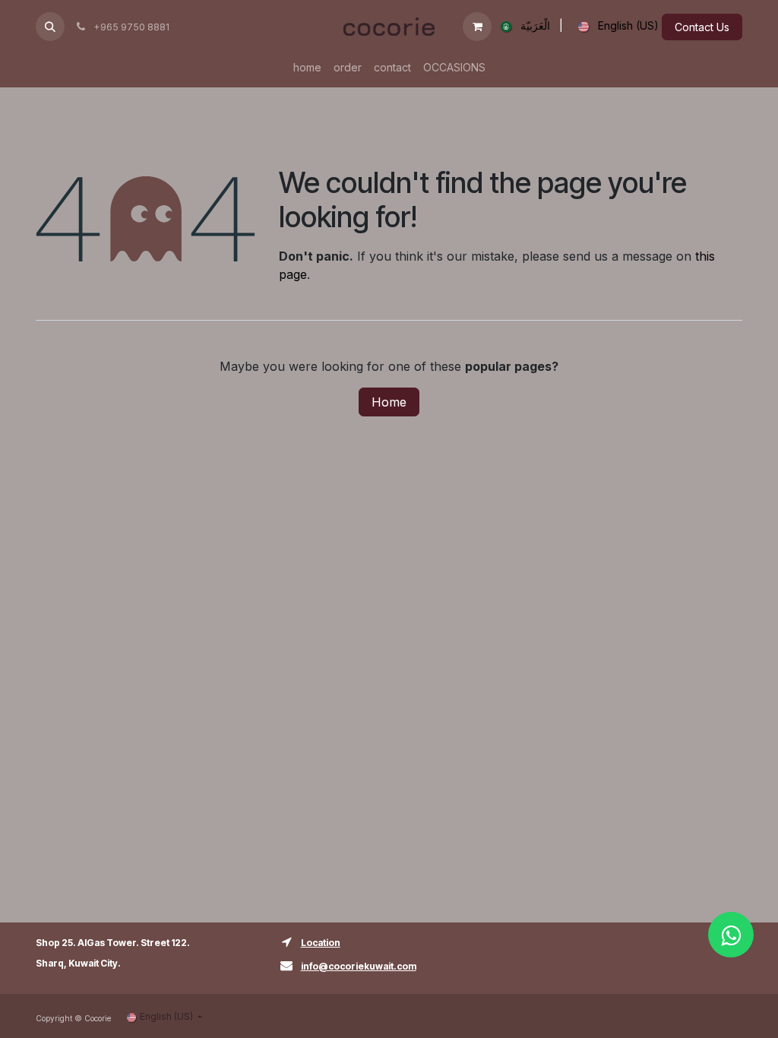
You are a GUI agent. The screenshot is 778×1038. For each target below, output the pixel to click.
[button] (50, 26)
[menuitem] (522, 26)
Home (389, 402)
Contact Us (702, 27)
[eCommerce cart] (477, 26)
